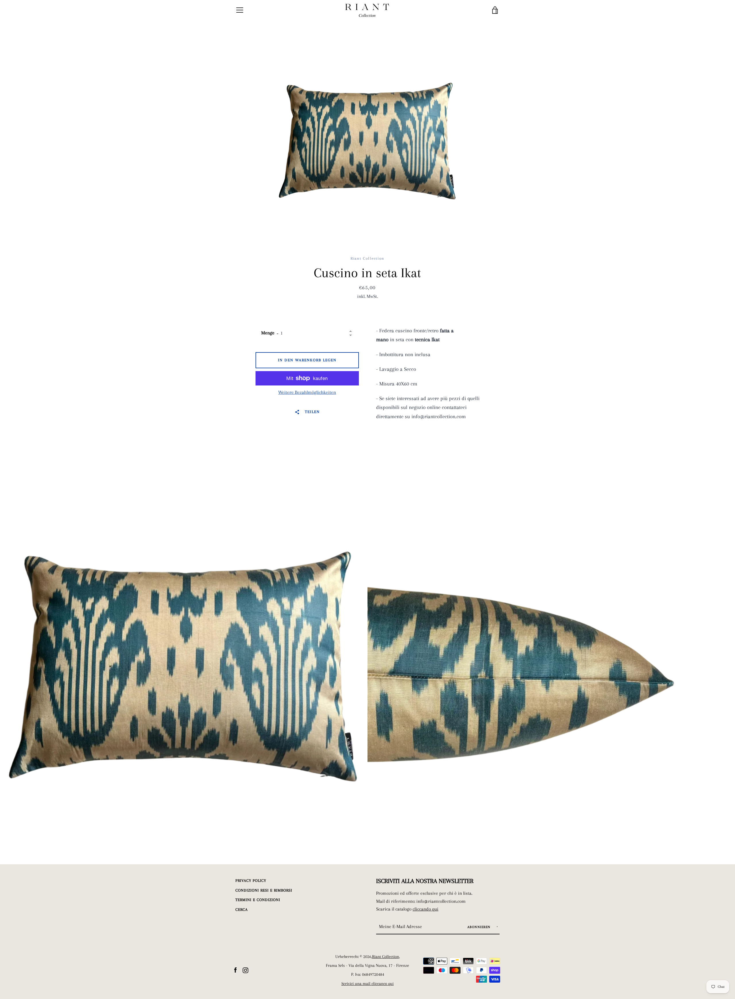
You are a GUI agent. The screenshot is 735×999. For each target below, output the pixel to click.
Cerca (241, 909)
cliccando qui (425, 909)
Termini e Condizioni (257, 900)
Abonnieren (479, 927)
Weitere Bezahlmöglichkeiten (307, 392)
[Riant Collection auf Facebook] (235, 970)
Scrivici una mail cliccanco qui (367, 983)
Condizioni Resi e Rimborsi (263, 890)
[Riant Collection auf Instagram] (245, 970)
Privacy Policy (250, 880)
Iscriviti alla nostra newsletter (424, 881)
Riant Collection (385, 956)
